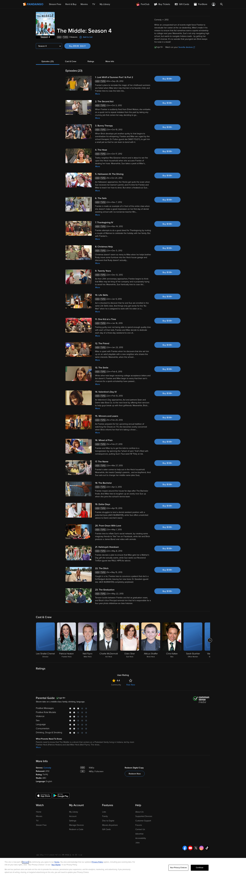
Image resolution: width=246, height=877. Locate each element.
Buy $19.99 (80, 46)
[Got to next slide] (209, 640)
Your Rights (56, 865)
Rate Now (130, 685)
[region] (123, 867)
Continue (199, 867)
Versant (25, 862)
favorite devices (186, 47)
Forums (138, 825)
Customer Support (143, 820)
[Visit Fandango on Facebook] (184, 848)
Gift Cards (106, 829)
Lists (104, 812)
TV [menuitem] (93, 4)
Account (72, 816)
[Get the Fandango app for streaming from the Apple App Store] (44, 795)
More (97, 94)
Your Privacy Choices (178, 867)
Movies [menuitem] (84, 4)
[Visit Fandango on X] (195, 848)
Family (105, 816)
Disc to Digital (108, 820)
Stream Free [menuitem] (55, 4)
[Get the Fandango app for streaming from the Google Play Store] (61, 795)
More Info (109, 61)
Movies (39, 816)
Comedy (47, 768)
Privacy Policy (97, 862)
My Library (73, 812)
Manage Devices (76, 825)
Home (38, 812)
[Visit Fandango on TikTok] (207, 848)
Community (116, 685)
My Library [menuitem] (105, 4)
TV (37, 820)
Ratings (91, 61)
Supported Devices (143, 816)
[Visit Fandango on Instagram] (201, 848)
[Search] (221, 4)
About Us (139, 812)
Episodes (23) (48, 61)
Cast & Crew (70, 61)
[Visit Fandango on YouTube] (190, 848)
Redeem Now (135, 774)
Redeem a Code (76, 829)
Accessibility (140, 838)
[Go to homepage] (33, 4)
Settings (72, 820)
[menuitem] (181, 4)
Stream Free (41, 825)
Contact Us (140, 829)
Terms (56, 862)
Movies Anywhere (110, 825)
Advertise (139, 834)
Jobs (137, 842)
